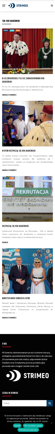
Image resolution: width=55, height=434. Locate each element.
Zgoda (17, 425)
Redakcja (5, 242)
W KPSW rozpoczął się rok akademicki (19, 150)
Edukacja (6, 30)
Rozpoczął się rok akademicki (15, 226)
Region (17, 30)
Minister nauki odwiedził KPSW (16, 298)
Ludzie (12, 30)
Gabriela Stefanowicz (9, 95)
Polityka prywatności (28, 430)
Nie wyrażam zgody (33, 425)
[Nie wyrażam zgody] (51, 423)
